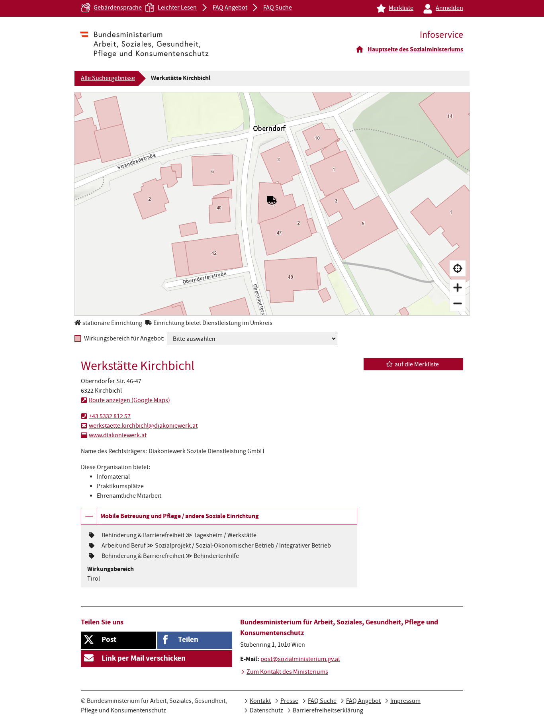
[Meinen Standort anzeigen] (458, 268)
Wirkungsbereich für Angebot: (124, 339)
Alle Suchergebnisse (108, 79)
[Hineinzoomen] (458, 287)
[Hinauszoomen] (458, 303)
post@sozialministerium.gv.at (300, 660)
